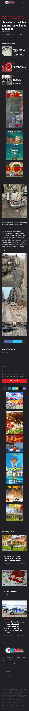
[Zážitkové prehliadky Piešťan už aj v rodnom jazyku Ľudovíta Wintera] (14, 543)
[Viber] (24, 388)
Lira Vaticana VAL (10, 591)
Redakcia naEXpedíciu (12, 34)
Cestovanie (19, 16)
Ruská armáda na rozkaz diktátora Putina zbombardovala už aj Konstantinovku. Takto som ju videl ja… (19, 80)
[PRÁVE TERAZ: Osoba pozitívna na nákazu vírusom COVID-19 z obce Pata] (7, 67)
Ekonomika (5, 18)
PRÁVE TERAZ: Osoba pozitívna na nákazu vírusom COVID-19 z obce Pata (19, 66)
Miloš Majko (6, 594)
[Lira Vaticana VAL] (14, 578)
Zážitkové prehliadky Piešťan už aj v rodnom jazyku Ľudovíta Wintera (13, 558)
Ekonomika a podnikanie (16, 18)
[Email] (20, 388)
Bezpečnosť (11, 16)
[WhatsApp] (16, 388)
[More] (23, 341)
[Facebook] (9, 388)
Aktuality (4, 16)
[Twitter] (13, 388)
